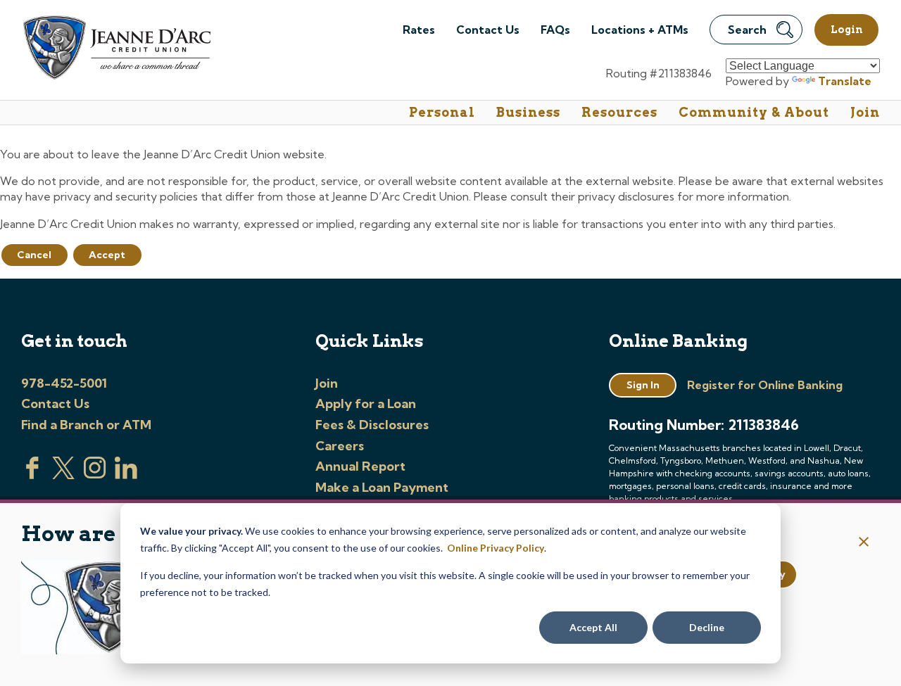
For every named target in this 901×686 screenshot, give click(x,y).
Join (865, 112)
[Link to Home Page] (115, 50)
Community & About (754, 112)
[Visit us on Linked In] (126, 475)
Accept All (593, 627)
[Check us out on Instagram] (95, 475)
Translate (844, 81)
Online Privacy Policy (495, 548)
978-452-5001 (64, 383)
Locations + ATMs (639, 30)
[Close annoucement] (864, 543)
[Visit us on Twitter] (63, 475)
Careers (339, 446)
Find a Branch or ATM (86, 425)
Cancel (34, 254)
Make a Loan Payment (381, 487)
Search (747, 30)
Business (528, 112)
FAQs (555, 30)
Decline (706, 627)
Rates (419, 30)
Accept (107, 254)
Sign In (643, 385)
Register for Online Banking (765, 385)
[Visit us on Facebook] (32, 475)
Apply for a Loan (365, 403)
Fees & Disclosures (372, 425)
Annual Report (360, 466)
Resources (619, 112)
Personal (442, 112)
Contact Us (487, 30)
